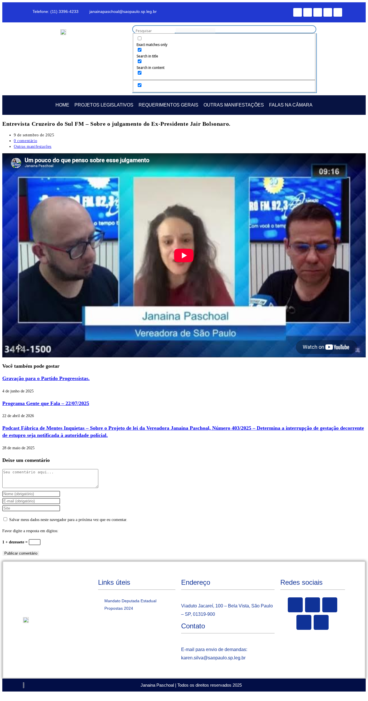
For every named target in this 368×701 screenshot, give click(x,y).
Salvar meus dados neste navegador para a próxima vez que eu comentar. (68, 520)
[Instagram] (327, 12)
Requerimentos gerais (168, 104)
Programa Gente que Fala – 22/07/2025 (45, 403)
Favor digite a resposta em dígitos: (30, 531)
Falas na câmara (291, 104)
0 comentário (25, 141)
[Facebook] (297, 12)
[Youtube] (317, 12)
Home (62, 104)
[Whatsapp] (338, 12)
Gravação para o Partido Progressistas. (46, 378)
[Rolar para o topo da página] (3, 695)
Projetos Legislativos (103, 104)
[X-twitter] (307, 12)
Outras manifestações (234, 104)
